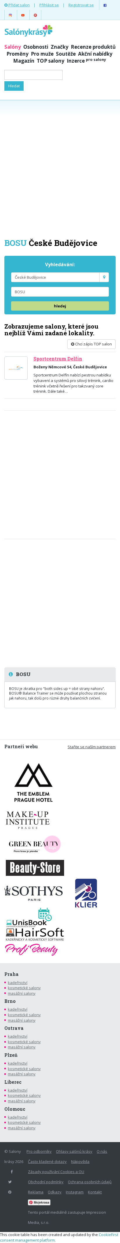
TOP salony (50, 60)
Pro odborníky (39, 1151)
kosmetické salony (24, 987)
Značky (59, 47)
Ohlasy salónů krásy (74, 1151)
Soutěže (66, 53)
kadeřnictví (17, 982)
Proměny (17, 53)
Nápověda (80, 1161)
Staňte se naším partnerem (92, 746)
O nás (102, 1151)
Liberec (13, 1082)
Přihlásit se (49, 5)
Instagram (75, 1192)
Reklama (35, 1192)
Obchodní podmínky (45, 1181)
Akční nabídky (95, 53)
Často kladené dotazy (47, 1161)
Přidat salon (19, 5)
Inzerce (86, 60)
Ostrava (14, 1028)
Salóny (12, 47)
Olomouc (14, 1109)
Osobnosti (35, 47)
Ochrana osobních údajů (90, 1181)
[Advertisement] (60, 168)
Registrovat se (81, 5)
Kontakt (95, 1192)
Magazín (23, 60)
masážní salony (22, 993)
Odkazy (54, 1192)
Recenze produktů (93, 47)
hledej (60, 306)
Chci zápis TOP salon (93, 344)
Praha (11, 974)
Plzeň (10, 1055)
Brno (10, 1001)
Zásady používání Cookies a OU (56, 1171)
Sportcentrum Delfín (57, 359)
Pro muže (42, 53)
